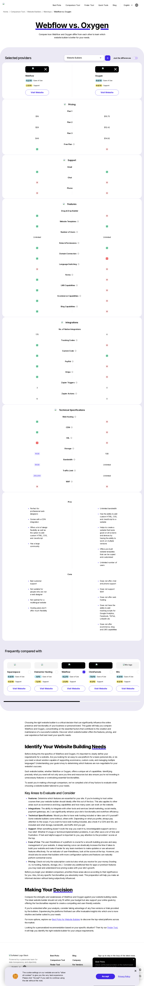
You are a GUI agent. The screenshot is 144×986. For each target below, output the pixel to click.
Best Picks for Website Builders (66, 919)
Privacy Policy (124, 976)
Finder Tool (112, 927)
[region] (72, 680)
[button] (37, 80)
